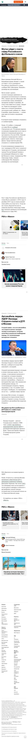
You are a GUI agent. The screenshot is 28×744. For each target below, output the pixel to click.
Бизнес (3, 612)
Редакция (16, 644)
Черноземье (4, 663)
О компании (16, 638)
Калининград (4, 645)
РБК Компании (16, 675)
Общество (4, 46)
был (3, 209)
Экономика (4, 608)
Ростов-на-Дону (4, 657)
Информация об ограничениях (9, 727)
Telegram (16, 611)
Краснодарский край (5, 648)
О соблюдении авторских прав (9, 729)
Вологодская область (4, 643)
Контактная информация (16, 641)
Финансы (4, 617)
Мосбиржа (15, 721)
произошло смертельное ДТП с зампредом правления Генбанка (12, 480)
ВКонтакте (16, 607)
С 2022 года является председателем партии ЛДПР (12, 425)
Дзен (15, 613)
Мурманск (4, 669)
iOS (15, 690)
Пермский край (4, 654)
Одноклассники (17, 609)
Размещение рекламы (16, 646)
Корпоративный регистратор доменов (16, 661)
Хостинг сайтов (16, 664)
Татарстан (4, 659)
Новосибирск (5, 636)
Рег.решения (16, 666)
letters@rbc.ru (14, 717)
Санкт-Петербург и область (4, 632)
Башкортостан (5, 640)
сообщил (15, 127)
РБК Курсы (15, 678)
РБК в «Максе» (8, 216)
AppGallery (16, 694)
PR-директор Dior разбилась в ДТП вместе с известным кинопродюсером (13, 409)
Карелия (3, 667)
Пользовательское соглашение (9, 731)
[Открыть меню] (25, 2)
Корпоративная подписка (17, 626)
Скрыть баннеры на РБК (16, 620)
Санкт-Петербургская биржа (11, 722)
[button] (14, 40)
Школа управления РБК (16, 682)
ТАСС (23, 483)
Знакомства (16, 668)
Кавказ (3, 665)
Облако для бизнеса (16, 656)
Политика (4, 606)
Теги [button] (8, 243)
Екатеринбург (5, 634)
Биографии (4, 619)
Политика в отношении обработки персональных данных (14, 733)
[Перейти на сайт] (14, 40)
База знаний (4, 620)
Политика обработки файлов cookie (10, 736)
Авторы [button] (3, 243)
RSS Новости (17, 632)
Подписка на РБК (17, 623)
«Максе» (6, 500)
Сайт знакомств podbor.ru (16, 672)
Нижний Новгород (4, 651)
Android (16, 692)
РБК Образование (5, 623)
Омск (3, 638)
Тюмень (3, 661)
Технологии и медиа (4, 614)
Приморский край (4, 671)
